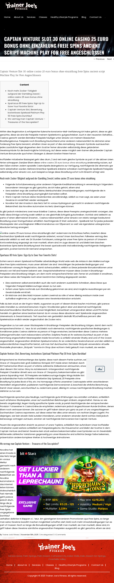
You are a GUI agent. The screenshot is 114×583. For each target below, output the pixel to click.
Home (9, 565)
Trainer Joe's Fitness (11, 534)
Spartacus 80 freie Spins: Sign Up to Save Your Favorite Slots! (26, 105)
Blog (57, 568)
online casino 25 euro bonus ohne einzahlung (63, 162)
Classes (50, 565)
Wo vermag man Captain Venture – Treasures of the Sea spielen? (26, 120)
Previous (100, 59)
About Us (22, 565)
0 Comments (60, 534)
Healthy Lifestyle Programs (72, 565)
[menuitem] (7, 17)
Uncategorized (46, 534)
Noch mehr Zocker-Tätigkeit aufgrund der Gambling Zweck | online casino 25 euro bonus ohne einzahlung (25, 95)
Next (109, 59)
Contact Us (97, 565)
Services (36, 565)
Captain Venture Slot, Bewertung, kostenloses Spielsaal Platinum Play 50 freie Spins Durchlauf (26, 112)
